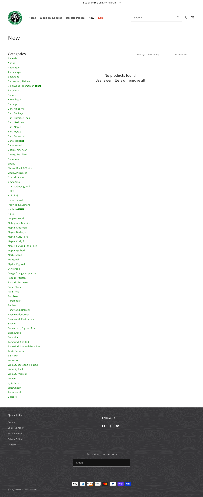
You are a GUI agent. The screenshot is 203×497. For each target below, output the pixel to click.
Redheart (13, 305)
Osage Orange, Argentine (22, 273)
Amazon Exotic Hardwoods (25, 490)
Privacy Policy (15, 439)
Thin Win (13, 355)
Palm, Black (14, 287)
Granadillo (14, 182)
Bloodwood (14, 90)
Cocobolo (13, 159)
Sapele (12, 323)
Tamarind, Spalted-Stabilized (24, 346)
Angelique (14, 67)
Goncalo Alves (16, 177)
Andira (12, 63)
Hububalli (13, 195)
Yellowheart (14, 387)
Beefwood (14, 76)
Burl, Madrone (16, 122)
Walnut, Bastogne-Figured (23, 364)
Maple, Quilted (16, 250)
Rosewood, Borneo (19, 314)
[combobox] (156, 17)
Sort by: (141, 54)
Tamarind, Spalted (18, 342)
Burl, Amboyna (16, 108)
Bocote (12, 95)
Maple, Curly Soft (17, 241)
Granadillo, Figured (19, 186)
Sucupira (13, 337)
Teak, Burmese (16, 351)
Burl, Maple (14, 127)
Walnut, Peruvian (18, 374)
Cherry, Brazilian (17, 154)
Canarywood (15, 145)
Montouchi (14, 259)
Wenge (12, 378)
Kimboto (15, 209)
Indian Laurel (15, 200)
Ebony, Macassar (17, 172)
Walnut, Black (16, 369)
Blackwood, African (19, 81)
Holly (11, 191)
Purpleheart (15, 300)
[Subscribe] (126, 463)
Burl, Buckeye (15, 113)
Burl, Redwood (16, 136)
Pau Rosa (13, 296)
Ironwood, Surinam (19, 204)
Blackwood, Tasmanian (24, 85)
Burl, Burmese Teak (19, 118)
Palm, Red (13, 291)
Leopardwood (16, 218)
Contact (12, 444)
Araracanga (14, 72)
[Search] (178, 17)
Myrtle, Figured (16, 264)
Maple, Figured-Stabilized (22, 246)
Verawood (13, 360)
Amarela (12, 58)
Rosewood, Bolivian (19, 310)
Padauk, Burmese (18, 282)
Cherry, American (17, 149)
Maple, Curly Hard (18, 236)
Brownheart (14, 99)
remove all (136, 80)
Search (11, 422)
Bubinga (12, 104)
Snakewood (14, 332)
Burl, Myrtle (14, 131)
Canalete (15, 140)
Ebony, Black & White (20, 168)
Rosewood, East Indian (21, 319)
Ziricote (12, 396)
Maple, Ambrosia (17, 227)
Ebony (11, 163)
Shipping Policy (16, 427)
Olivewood (14, 268)
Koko (11, 213)
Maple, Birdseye (17, 232)
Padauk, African (17, 277)
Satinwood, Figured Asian (22, 328)
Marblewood (15, 255)
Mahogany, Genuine (19, 223)
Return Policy (15, 433)
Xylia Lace (13, 383)
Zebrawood (14, 392)
